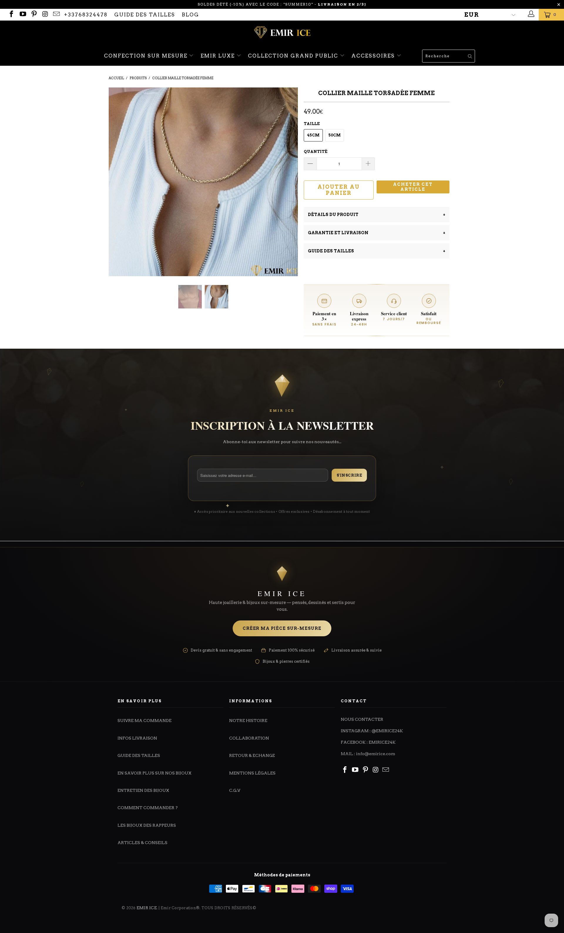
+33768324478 (86, 15)
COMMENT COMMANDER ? (148, 807)
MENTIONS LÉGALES (252, 773)
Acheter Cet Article (413, 187)
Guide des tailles (376, 251)
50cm (334, 135)
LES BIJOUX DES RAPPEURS (147, 825)
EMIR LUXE (218, 56)
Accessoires (374, 56)
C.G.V (234, 790)
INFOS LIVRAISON (137, 738)
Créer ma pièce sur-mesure (282, 628)
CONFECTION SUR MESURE (146, 56)
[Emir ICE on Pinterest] (33, 14)
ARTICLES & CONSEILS (142, 842)
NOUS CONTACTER (362, 719)
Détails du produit (376, 214)
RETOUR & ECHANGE (252, 755)
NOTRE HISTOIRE (248, 720)
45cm (313, 135)
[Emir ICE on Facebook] (11, 14)
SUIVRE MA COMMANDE (145, 720)
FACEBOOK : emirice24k (368, 742)
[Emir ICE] (282, 33)
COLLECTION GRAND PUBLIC (294, 56)
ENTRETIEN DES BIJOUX (143, 790)
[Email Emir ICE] (56, 14)
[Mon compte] (530, 15)
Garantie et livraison (376, 232)
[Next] (287, 143)
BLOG (190, 15)
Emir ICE (147, 907)
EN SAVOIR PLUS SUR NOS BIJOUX (155, 773)
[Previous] (118, 143)
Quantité (315, 151)
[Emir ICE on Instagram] (44, 14)
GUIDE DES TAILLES (144, 15)
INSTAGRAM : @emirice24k (372, 730)
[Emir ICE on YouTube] (22, 14)
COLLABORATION (249, 738)
